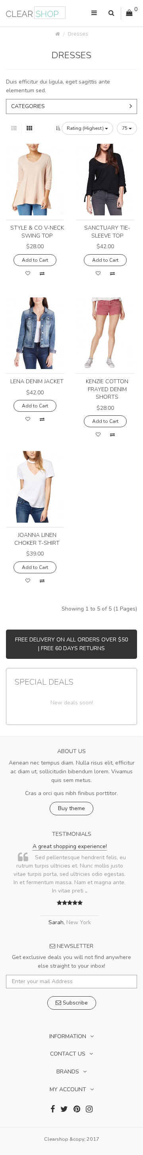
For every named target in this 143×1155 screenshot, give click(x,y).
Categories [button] (28, 106)
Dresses (78, 33)
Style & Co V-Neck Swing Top (37, 232)
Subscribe (74, 1003)
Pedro (120, 914)
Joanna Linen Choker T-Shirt (37, 539)
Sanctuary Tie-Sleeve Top (107, 232)
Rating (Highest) (86, 128)
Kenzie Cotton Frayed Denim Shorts (107, 389)
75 (125, 128)
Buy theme (71, 808)
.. (15, 890)
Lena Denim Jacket (37, 381)
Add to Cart (35, 260)
